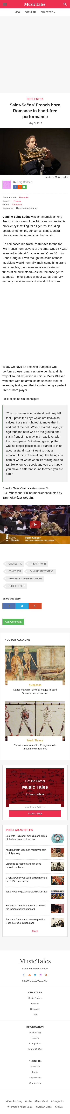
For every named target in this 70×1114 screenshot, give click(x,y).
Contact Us (35, 1083)
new (17, 12)
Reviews (35, 1038)
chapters (47, 12)
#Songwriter (57, 1101)
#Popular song (14, 1101)
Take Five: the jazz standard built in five (26, 891)
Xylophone (35, 685)
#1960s (59, 1106)
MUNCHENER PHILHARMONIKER (25, 578)
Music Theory (35, 740)
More (35, 931)
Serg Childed (24, 182)
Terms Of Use (35, 1049)
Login (35, 1072)
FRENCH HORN (38, 564)
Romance (17, 204)
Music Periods (35, 998)
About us (35, 1066)
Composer (14, 571)
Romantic (23, 197)
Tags (35, 1014)
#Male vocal (41, 1101)
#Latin (28, 1101)
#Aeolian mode (44, 1106)
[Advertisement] (35, 54)
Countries (35, 1009)
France (17, 201)
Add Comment (13, 621)
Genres (35, 1003)
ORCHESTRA (35, 99)
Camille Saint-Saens (42, 571)
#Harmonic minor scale (20, 1106)
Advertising (35, 1032)
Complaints (35, 1043)
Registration (35, 1077)
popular (30, 12)
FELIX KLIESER (16, 586)
